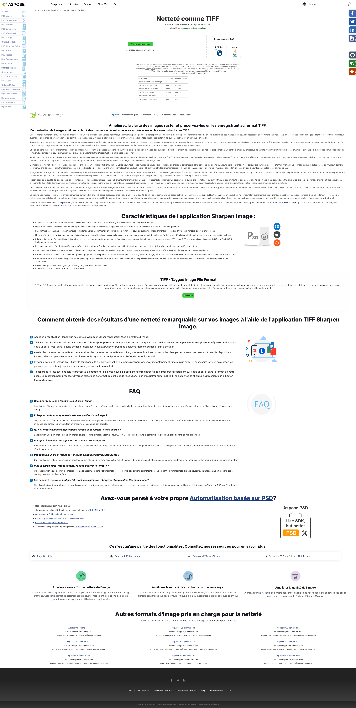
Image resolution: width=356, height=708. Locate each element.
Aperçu (115, 114)
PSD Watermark (8, 33)
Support (88, 4)
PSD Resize (6, 55)
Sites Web (103, 4)
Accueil (128, 690)
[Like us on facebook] (171, 680)
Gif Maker (6, 81)
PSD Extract (7, 24)
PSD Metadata (8, 102)
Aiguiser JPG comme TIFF (183, 641)
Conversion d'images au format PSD (51, 522)
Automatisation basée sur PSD (231, 498)
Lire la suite (188, 295)
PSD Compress (8, 29)
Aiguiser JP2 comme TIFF (288, 641)
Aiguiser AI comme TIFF (79, 628)
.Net (147, 69)
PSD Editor (6, 50)
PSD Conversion (9, 20)
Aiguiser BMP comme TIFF (184, 655)
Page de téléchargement (128, 556)
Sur (116, 4)
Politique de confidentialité (228, 64)
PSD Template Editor (11, 46)
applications (185, 114)
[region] (163, 88)
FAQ (156, 114)
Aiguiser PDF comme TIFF (288, 655)
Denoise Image (8, 98)
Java (153, 69)
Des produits (57, 4)
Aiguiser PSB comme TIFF (288, 628)
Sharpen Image (8, 68)
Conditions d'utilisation (207, 64)
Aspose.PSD (65, 202)
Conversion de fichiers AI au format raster (54, 514)
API (276, 202)
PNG (96, 510)
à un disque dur (80, 526)
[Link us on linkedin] (184, 680)
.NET (286, 202)
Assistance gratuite (163, 690)
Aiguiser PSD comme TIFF (183, 628)
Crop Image (7, 72)
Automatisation (169, 114)
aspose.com (186, 28)
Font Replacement (9, 59)
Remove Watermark (10, 89)
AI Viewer (5, 11)
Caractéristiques (130, 114)
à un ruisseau (97, 526)
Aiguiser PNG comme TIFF (79, 641)
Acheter (74, 4)
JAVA (293, 202)
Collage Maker (8, 85)
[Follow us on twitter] (178, 680)
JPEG (90, 510)
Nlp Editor (6, 106)
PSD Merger (7, 37)
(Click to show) (200, 73)
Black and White (9, 93)
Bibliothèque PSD (207, 66)
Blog (203, 690)
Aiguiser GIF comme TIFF (79, 655)
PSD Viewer (6, 16)
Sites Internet (216, 690)
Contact (217, 704)
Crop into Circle (9, 76)
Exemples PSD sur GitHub (206, 556)
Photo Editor (7, 63)
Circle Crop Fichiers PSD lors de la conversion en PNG (59, 518)
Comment (146, 114)
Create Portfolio (9, 42)
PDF (103, 510)
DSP (260, 592)
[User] (349, 4)
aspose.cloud (200, 28)
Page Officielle (44, 556)
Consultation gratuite (186, 690)
